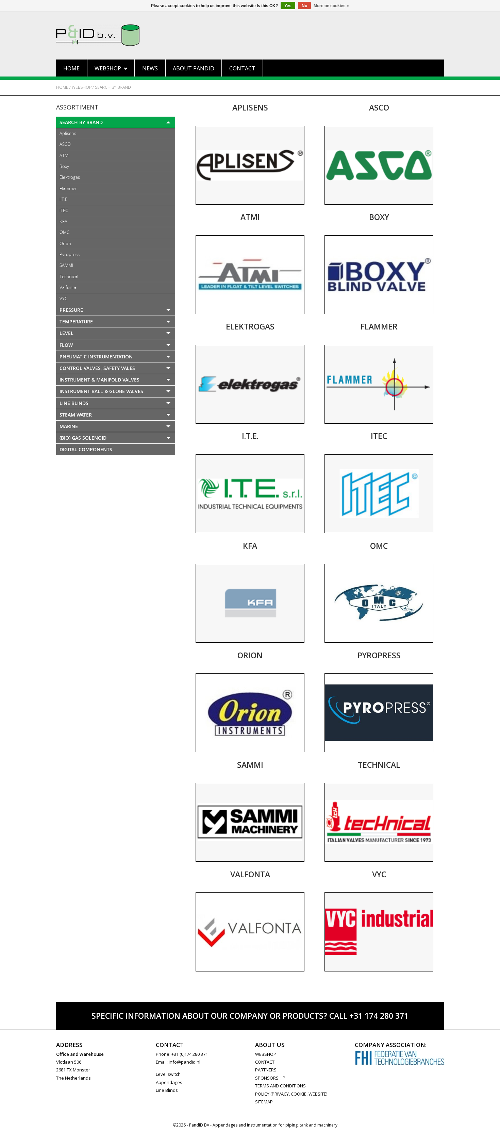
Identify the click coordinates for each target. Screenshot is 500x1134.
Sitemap (264, 1102)
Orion (65, 243)
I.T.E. (64, 199)
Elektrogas (70, 177)
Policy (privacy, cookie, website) (291, 1094)
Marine (69, 426)
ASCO (65, 144)
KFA (63, 221)
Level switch (168, 1074)
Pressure (71, 310)
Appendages (169, 1082)
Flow (66, 345)
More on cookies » (331, 5)
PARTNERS (266, 1070)
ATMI (64, 155)
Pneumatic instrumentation (96, 356)
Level (66, 333)
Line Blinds (74, 403)
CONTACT (264, 1062)
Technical (69, 276)
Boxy (64, 166)
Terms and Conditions (280, 1086)
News (150, 68)
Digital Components (86, 449)
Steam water (76, 414)
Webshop (108, 68)
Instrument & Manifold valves (99, 379)
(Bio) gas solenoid (83, 438)
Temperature (76, 321)
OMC (64, 232)
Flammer (68, 188)
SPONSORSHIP (270, 1078)
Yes (287, 5)
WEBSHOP (265, 1054)
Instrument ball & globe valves (101, 391)
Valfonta (68, 287)
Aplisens (68, 133)
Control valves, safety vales (97, 368)
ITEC (64, 210)
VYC (63, 298)
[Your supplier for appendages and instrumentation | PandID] (250, 35)
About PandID (193, 68)
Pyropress (70, 254)
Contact (242, 68)
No (304, 5)
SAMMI (66, 265)
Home (71, 68)
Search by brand (113, 87)
